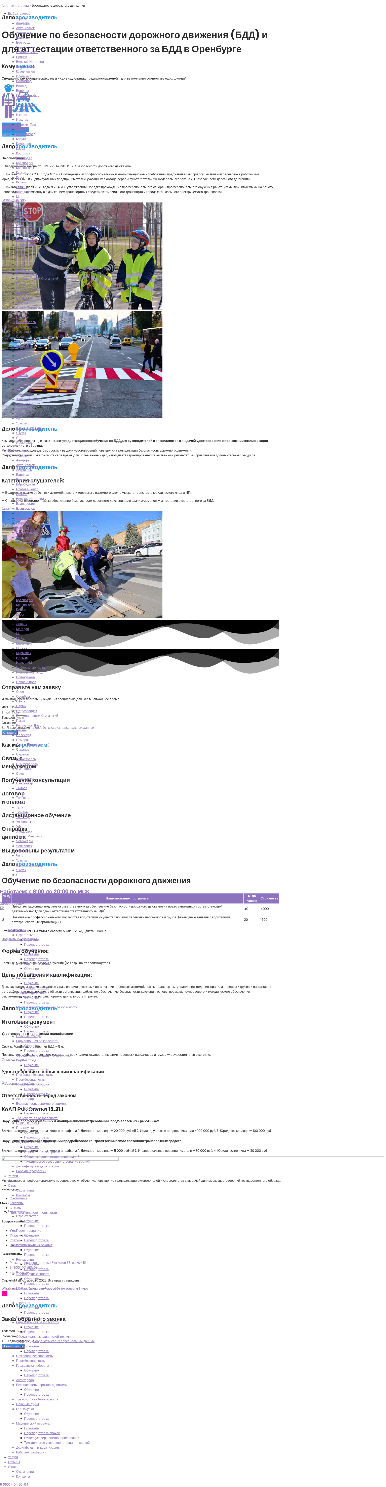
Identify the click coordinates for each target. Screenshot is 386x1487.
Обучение (31, 939)
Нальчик (22, 221)
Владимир (23, 76)
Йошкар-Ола (26, 124)
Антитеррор (25, 1099)
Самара (22, 302)
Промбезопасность (30, 1079)
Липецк (21, 187)
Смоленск (23, 331)
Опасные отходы (28, 1036)
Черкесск (23, 413)
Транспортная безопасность (37, 1118)
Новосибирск (26, 245)
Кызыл (21, 182)
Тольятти (23, 360)
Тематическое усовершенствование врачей (57, 1161)
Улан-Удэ (23, 380)
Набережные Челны (31, 230)
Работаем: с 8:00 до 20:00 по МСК (44, 891)
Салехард (23, 298)
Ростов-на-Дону (28, 288)
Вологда (22, 86)
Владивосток (25, 66)
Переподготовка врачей (42, 1152)
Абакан (21, 18)
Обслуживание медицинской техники (43, 1055)
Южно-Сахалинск (29, 428)
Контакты (23, 1195)
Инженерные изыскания (34, 964)
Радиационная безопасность (37, 1041)
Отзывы (14, 1180)
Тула (19, 370)
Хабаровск (24, 394)
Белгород (23, 42)
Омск (20, 249)
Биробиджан (25, 47)
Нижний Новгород (29, 235)
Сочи (20, 336)
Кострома (23, 153)
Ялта (20, 437)
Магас (20, 196)
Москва (21, 211)
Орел (20, 254)
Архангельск (25, 28)
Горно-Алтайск (27, 95)
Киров (20, 148)
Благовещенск (27, 52)
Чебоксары (24, 404)
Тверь (20, 356)
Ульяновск (24, 384)
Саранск (22, 312)
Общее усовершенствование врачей (51, 1156)
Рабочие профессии (31, 1171)
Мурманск (23, 216)
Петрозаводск (26, 274)
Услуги (13, 1176)
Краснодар (24, 158)
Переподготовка (36, 944)
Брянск (21, 57)
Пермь (21, 269)
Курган (21, 172)
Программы (17, 930)
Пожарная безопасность (34, 1074)
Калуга (21, 139)
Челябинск (24, 409)
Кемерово (23, 143)
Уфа (19, 389)
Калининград (25, 134)
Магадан (22, 192)
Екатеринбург (26, 105)
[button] (193, 1203)
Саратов (22, 317)
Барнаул (22, 37)
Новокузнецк (25, 240)
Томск (20, 365)
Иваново (22, 110)
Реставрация (26, 978)
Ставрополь (25, 341)
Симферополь (27, 327)
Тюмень (22, 375)
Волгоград (24, 81)
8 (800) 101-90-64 (14, 1484)
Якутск (21, 433)
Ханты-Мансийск (29, 399)
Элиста (21, 423)
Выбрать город (19, 13)
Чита (19, 418)
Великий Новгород (30, 61)
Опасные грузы (27, 1123)
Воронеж (23, 90)
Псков (20, 283)
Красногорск (25, 168)
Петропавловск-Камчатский (37, 278)
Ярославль (24, 442)
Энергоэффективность (33, 992)
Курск (20, 177)
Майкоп (21, 201)
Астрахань (24, 33)
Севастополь (26, 322)
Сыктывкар (24, 346)
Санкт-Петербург (29, 307)
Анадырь (23, 23)
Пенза (20, 264)
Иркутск (22, 119)
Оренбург (23, 259)
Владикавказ (25, 71)
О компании (25, 1190)
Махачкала (24, 206)
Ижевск (21, 114)
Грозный (22, 100)
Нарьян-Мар (25, 225)
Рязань (21, 293)
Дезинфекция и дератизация (37, 1166)
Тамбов (21, 351)
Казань (21, 129)
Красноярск (24, 163)
